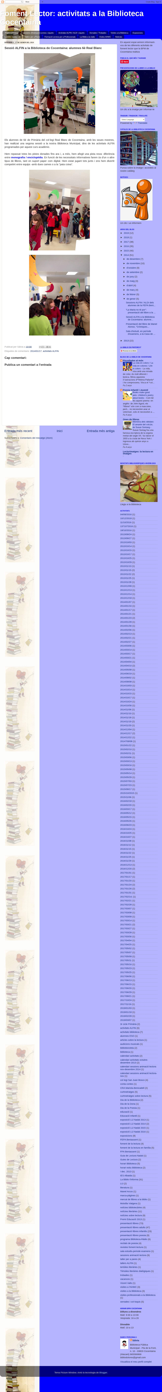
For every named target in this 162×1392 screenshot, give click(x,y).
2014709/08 (126, 741)
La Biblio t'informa (129, 1179)
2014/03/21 (126, 657)
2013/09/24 (126, 534)
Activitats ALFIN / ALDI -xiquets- (71, 33)
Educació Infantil (128, 1116)
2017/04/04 (126, 940)
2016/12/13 (126, 865)
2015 (126, 250)
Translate (142, 123)
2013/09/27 (126, 538)
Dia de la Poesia (128, 1108)
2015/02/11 (125, 753)
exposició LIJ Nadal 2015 (133, 1128)
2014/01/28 (126, 622)
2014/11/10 (125, 713)
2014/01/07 (126, 602)
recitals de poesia (129, 1243)
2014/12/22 (126, 737)
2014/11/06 (125, 709)
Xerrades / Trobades (97, 33)
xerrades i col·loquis (130, 1302)
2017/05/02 (126, 948)
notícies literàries (128, 1211)
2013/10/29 (126, 562)
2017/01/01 (126, 872)
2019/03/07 (126, 1020)
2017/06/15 (126, 984)
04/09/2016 (126, 514)
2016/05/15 (126, 817)
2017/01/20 (126, 880)
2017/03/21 (126, 924)
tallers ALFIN (126, 1263)
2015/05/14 (126, 773)
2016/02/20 (126, 805)
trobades (124, 1275)
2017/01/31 (126, 892)
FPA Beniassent (128, 1151)
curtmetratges (127, 1092)
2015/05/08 (126, 769)
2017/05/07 (126, 952)
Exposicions (138, 33)
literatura (124, 1187)
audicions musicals (129, 1044)
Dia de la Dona (127, 1104)
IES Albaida (126, 1175)
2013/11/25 (125, 578)
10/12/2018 (126, 518)
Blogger (103, 1372)
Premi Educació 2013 (131, 1219)
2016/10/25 (126, 833)
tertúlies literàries (128, 1267)
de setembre (133, 272)
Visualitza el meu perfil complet (136, 1361)
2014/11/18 (125, 717)
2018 (126, 237)
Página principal (11, 33)
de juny (131, 276)
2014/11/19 (125, 721)
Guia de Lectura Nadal (131, 1155)
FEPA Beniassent (129, 1139)
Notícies (118, 37)
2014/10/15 (126, 693)
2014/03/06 (126, 646)
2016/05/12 (126, 813)
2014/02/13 (126, 634)
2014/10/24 (126, 701)
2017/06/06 (126, 976)
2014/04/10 (126, 665)
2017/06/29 (126, 992)
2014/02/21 (126, 638)
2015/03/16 (126, 765)
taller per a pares (128, 1259)
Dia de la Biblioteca (130, 1100)
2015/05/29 (126, 777)
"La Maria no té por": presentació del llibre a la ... (141, 311)
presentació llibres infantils (133, 1231)
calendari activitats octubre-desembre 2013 (134, 1061)
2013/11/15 (125, 570)
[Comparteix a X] (45, 347)
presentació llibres (129, 1223)
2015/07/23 (126, 785)
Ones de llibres (131, 419)
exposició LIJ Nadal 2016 (133, 1131)
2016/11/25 (125, 857)
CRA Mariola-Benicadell (132, 1088)
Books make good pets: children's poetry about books (143, 395)
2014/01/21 (126, 614)
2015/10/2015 (127, 793)
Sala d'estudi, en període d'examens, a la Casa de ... (140, 332)
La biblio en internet (12, 37)
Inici (60, 431)
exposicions (126, 1136)
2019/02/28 (126, 1016)
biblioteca (125, 1052)
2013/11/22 (125, 574)
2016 (126, 246)
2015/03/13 (126, 761)
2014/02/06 (126, 630)
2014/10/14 (126, 689)
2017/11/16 (125, 1004)
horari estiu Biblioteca (131, 1167)
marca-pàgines (127, 1195)
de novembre (133, 263)
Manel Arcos (126, 1191)
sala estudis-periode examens (135, 1251)
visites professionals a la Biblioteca (137, 1295)
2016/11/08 (125, 841)
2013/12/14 (126, 594)
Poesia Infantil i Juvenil (135, 390)
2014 (126, 255)
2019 (126, 233)
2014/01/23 (126, 618)
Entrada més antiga (101, 431)
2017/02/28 (126, 904)
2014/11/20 (125, 725)
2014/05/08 (126, 669)
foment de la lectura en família (135, 1147)
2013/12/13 (126, 590)
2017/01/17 (126, 877)
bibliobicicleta (127, 1048)
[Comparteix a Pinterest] (50, 347)
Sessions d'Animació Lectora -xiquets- (38, 33)
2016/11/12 (125, 845)
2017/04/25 (126, 944)
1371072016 (126, 526)
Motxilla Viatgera (128, 1203)
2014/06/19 (126, 673)
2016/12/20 (126, 868)
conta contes (126, 1084)
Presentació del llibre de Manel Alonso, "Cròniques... (141, 325)
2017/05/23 (126, 968)
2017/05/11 (125, 960)
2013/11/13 (125, 566)
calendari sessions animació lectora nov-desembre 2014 (138, 1068)
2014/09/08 (126, 681)
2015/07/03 (126, 781)
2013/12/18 (126, 598)
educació (124, 1112)
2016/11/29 (125, 861)
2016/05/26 (126, 821)
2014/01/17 (36, 351)
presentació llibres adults (132, 1227)
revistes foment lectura (131, 1247)
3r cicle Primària (128, 1024)
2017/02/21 (126, 900)
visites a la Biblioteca (130, 1291)
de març (131, 290)
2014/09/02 (126, 677)
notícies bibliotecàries (131, 1207)
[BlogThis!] (42, 347)
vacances (125, 1279)
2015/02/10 (126, 749)
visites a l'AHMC (128, 1287)
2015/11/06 (125, 797)
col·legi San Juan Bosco (132, 1080)
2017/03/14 (126, 920)
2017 (126, 242)
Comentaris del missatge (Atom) (36, 438)
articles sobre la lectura (132, 1040)
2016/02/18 (126, 801)
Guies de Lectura (129, 1159)
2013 (126, 340)
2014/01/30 (126, 626)
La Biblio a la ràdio (87, 37)
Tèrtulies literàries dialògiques (135, 1271)
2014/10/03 (126, 685)
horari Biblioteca (128, 1163)
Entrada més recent (18, 431)
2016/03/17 (126, 809)
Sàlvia (136, 1340)
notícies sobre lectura (131, 1215)
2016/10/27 (126, 837)
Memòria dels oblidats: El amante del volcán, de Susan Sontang (143, 425)
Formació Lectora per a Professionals (60, 37)
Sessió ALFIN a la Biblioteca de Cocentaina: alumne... (140, 318)
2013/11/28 (125, 582)
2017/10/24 (126, 1000)
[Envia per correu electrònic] (40, 347)
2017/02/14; (126, 896)
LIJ (121, 1183)
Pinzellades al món (133, 360)
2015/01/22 (126, 745)
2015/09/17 (126, 789)
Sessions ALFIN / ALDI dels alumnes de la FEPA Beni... (140, 304)
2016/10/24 (126, 829)
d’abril (130, 285)
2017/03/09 (126, 916)
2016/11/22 (125, 853)
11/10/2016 (125, 522)
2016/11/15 (125, 849)
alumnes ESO (127, 1036)
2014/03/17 (126, 653)
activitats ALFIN (51, 351)
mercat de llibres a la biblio (133, 1199)
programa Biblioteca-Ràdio (133, 1239)
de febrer (131, 294)
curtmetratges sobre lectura (134, 1096)
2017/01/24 (126, 884)
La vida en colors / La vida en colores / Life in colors (143, 366)
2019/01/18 (126, 1012)
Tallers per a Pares (32, 37)
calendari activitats (129, 1056)
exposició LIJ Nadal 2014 (133, 1124)
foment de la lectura (130, 1143)
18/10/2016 (126, 530)
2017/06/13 (126, 980)
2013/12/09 (126, 586)
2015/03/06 (126, 757)
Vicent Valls (126, 1283)
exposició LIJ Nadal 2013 (133, 1120)
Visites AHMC (105, 37)
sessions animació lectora (133, 1255)
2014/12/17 (126, 733)
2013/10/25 (126, 558)
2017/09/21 (126, 996)
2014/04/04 (126, 662)
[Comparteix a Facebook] (47, 347)
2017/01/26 (126, 888)
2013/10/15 (126, 550)
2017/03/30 (126, 936)
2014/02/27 (126, 642)
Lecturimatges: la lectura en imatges (138, 452)
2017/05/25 (126, 972)
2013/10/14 (126, 546)
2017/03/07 (126, 908)
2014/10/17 (126, 697)
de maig (131, 281)
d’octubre (132, 268)
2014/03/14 (126, 650)
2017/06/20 (126, 988)
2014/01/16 (126, 606)
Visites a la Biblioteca (119, 33)
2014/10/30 (126, 705)
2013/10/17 (126, 554)
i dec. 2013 (125, 1171)
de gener (131, 299)
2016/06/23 (126, 825)
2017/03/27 (126, 928)
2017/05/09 (126, 956)
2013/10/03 (126, 542)
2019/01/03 (126, 1008)
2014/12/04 (126, 729)
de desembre (133, 259)
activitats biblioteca (129, 1032)
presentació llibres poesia (133, 1235)
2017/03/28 (126, 932)
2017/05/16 (126, 964)
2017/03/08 (126, 912)
